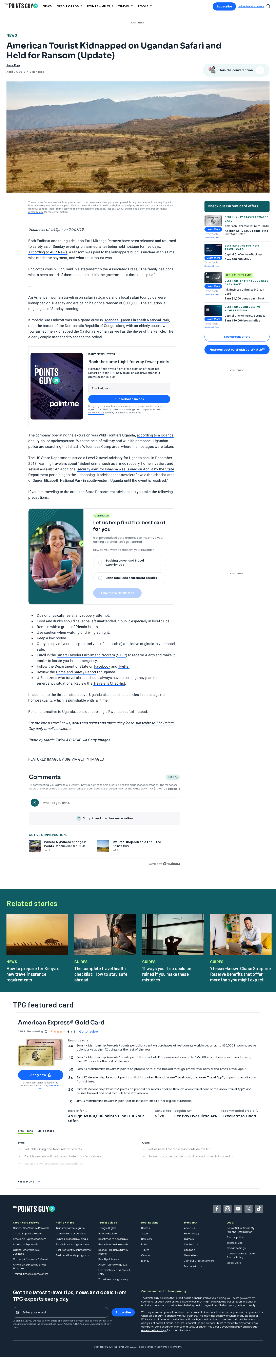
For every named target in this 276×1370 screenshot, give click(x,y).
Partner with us (193, 1266)
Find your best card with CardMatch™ (237, 349)
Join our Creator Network (199, 1261)
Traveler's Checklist (109, 683)
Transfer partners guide (70, 1228)
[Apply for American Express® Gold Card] (40, 1052)
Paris (144, 1244)
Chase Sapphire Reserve (28, 1233)
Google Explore (107, 1233)
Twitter (124, 666)
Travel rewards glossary (113, 1279)
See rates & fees (211, 237)
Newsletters (191, 1255)
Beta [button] (170, 777)
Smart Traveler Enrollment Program (86, 655)
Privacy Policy (96, 412)
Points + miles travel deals (72, 1239)
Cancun (146, 1255)
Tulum (145, 1250)
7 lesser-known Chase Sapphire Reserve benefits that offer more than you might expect (240, 974)
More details (46, 1131)
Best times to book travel (113, 1239)
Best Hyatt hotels (108, 1259)
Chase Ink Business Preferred (30, 1259)
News (11, 35)
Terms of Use (109, 409)
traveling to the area (61, 492)
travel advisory (111, 458)
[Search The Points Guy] (269, 6)
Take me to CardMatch (117, 593)
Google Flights (107, 1228)
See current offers (237, 336)
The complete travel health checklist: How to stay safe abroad (100, 974)
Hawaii (145, 1228)
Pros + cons (25, 1131)
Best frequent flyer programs (73, 1250)
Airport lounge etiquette (112, 1264)
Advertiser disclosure (251, 6)
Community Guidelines (85, 785)
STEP (121, 655)
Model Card (234, 1263)
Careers (189, 1239)
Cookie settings (236, 1248)
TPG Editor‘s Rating (30, 1031)
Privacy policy (235, 1237)
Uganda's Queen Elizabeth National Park (136, 320)
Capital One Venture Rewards (31, 1228)
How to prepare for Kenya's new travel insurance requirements (32, 974)
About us (189, 1228)
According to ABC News (47, 252)
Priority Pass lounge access (72, 1244)
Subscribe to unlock (129, 399)
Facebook (102, 666)
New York (146, 1239)
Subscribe (224, 6)
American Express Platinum (29, 1239)
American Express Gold (27, 1244)
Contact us (191, 1244)
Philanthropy (191, 1233)
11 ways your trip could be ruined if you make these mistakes (166, 974)
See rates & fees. (49, 1087)
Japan (145, 1233)
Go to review (88, 1032)
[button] (86, 1111)
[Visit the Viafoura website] (171, 863)
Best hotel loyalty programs (73, 1255)
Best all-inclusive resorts (113, 1244)
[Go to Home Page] (21, 5)
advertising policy (135, 208)
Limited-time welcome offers (30, 1274)
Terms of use (234, 1243)
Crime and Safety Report (76, 672)
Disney (145, 1261)
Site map (189, 1250)
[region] (104, 831)
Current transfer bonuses (71, 1233)
